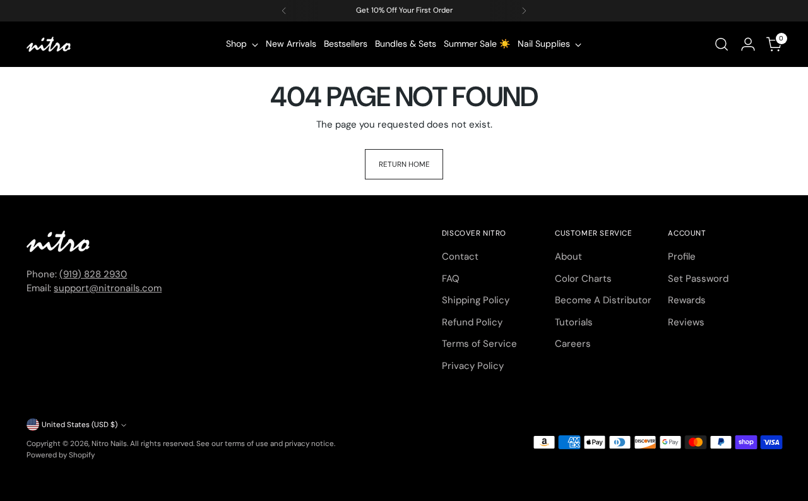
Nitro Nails (109, 443)
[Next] (524, 10)
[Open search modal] (721, 44)
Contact (460, 256)
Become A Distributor (603, 300)
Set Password (698, 278)
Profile (682, 256)
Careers (573, 343)
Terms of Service (479, 343)
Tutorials (574, 322)
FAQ (451, 278)
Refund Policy (472, 322)
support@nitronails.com (108, 288)
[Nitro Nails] (49, 44)
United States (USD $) (79, 425)
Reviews (686, 322)
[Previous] (284, 10)
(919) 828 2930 (93, 274)
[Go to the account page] (748, 44)
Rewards (687, 300)
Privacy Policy (473, 365)
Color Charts (583, 278)
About (568, 256)
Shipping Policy (475, 300)
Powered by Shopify (61, 455)
